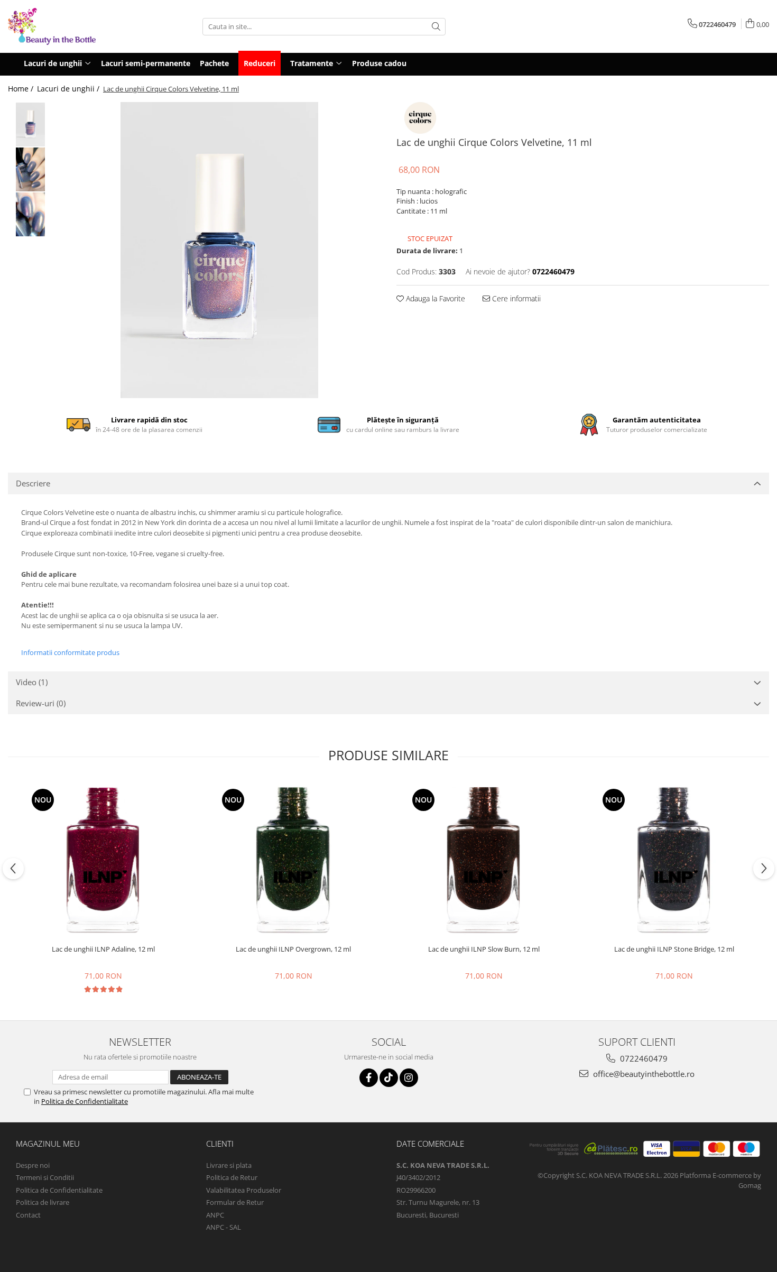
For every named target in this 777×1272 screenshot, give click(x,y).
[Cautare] (436, 26)
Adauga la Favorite (434, 298)
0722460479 (643, 1058)
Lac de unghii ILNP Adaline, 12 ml (103, 949)
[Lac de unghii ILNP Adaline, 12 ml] (103, 860)
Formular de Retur (235, 1202)
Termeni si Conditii (45, 1177)
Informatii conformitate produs (70, 652)
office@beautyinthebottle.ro (643, 1073)
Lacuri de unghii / (69, 89)
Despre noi (33, 1165)
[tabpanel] (219, 250)
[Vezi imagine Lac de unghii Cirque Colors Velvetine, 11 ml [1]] (30, 169)
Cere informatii (515, 298)
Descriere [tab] (33, 483)
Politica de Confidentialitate (84, 1101)
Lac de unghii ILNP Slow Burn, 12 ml (484, 949)
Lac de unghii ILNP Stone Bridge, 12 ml (674, 949)
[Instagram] (409, 1077)
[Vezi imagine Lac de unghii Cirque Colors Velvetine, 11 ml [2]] (30, 214)
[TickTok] (389, 1077)
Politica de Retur (231, 1177)
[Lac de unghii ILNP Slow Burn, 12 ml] (483, 860)
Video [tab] (32, 682)
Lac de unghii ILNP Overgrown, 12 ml (293, 949)
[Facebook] (368, 1077)
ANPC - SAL (223, 1227)
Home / (21, 89)
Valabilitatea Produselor (243, 1190)
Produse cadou (379, 63)
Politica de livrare (42, 1202)
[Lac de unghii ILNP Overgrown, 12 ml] (293, 860)
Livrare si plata (229, 1165)
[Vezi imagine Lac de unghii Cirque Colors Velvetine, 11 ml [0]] (30, 124)
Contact (28, 1215)
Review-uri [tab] (41, 703)
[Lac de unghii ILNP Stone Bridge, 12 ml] (674, 860)
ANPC (215, 1215)
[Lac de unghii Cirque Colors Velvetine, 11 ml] (219, 250)
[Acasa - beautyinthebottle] (61, 26)
